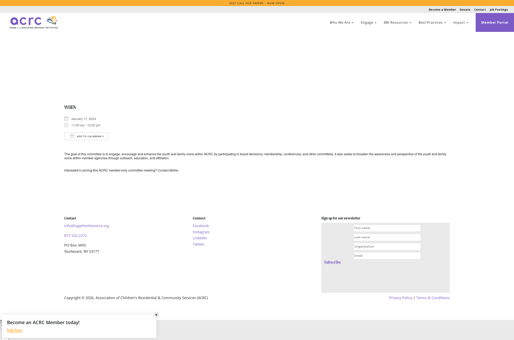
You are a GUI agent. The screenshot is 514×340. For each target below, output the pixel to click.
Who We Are (340, 23)
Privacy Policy (400, 297)
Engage (367, 23)
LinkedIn (200, 237)
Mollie (173, 170)
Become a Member (442, 9)
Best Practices (431, 23)
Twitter (198, 244)
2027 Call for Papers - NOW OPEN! (257, 3)
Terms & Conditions (433, 297)
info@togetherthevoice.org (86, 225)
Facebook (201, 225)
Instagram (201, 231)
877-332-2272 (75, 235)
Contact (480, 9)
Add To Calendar (89, 136)
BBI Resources (396, 23)
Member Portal (494, 23)
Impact (459, 23)
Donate (465, 9)
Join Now (14, 330)
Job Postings (499, 9)
